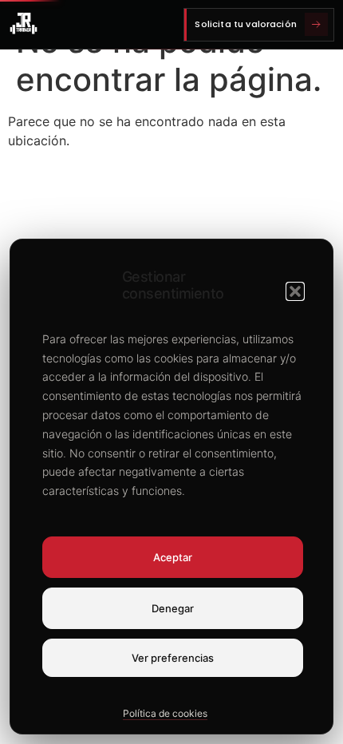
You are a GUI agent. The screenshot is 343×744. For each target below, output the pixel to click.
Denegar (173, 608)
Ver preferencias (173, 657)
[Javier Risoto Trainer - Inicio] (23, 24)
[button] (295, 291)
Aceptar (172, 557)
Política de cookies (165, 713)
